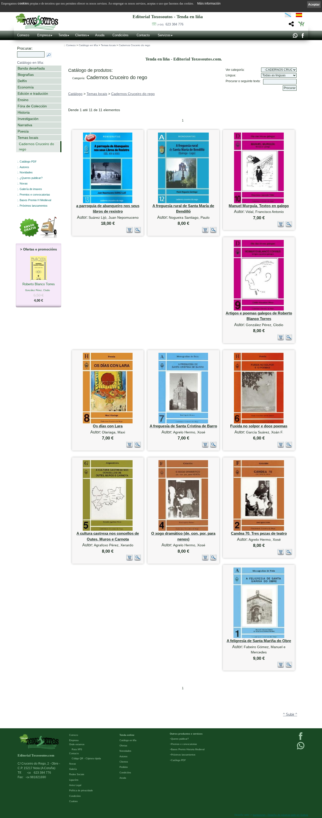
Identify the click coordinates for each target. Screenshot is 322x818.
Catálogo (75, 94)
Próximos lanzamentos (34, 205)
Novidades (26, 172)
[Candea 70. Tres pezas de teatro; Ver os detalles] (258, 529)
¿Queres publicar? (31, 177)
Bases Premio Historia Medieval (188, 749)
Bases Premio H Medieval (35, 200)
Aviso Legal (75, 785)
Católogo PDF (178, 760)
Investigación (28, 119)
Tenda (62, 35)
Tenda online (126, 735)
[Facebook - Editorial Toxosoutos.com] (302, 37)
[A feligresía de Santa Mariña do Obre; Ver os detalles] (258, 637)
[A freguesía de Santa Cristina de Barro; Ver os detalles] (183, 422)
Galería (73, 769)
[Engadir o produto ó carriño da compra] (129, 232)
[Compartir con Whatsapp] (295, 37)
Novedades (125, 751)
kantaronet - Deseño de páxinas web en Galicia (280, 814)
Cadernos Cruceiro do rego (36, 146)
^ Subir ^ (290, 714)
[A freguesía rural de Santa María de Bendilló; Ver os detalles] (183, 202)
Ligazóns (73, 780)
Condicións (120, 35)
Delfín (22, 81)
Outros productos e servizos (186, 734)
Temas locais (28, 138)
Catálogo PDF (28, 161)
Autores (24, 167)
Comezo (23, 35)
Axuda (99, 35)
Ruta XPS (77, 749)
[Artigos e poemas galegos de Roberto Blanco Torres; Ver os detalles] (259, 309)
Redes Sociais (76, 774)
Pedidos (123, 767)
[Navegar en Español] (300, 16)
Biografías (26, 75)
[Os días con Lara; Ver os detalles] (108, 422)
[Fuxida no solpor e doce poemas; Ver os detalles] (259, 422)
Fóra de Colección (32, 106)
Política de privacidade (81, 790)
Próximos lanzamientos (183, 754)
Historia (24, 112)
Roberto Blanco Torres (38, 292)
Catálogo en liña (88, 45)
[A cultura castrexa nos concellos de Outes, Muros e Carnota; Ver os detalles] (108, 529)
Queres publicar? (180, 739)
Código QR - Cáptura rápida (86, 758)
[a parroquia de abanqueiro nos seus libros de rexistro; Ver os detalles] (107, 202)
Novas (24, 183)
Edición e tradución (33, 93)
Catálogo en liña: (30, 62)
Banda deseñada (31, 68)
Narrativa (25, 125)
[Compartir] (291, 25)
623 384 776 (170, 24)
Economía (26, 87)
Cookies (73, 801)
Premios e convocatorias (35, 194)
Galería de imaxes (31, 189)
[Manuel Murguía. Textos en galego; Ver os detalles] (259, 202)
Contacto (143, 35)
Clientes (81, 35)
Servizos (164, 35)
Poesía (23, 131)
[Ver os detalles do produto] (137, 232)
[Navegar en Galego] (288, 16)
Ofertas (123, 745)
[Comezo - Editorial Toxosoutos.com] (37, 21)
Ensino (23, 100)
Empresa (43, 35)
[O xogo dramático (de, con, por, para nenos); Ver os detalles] (183, 529)
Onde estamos (77, 744)
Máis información (209, 3)
